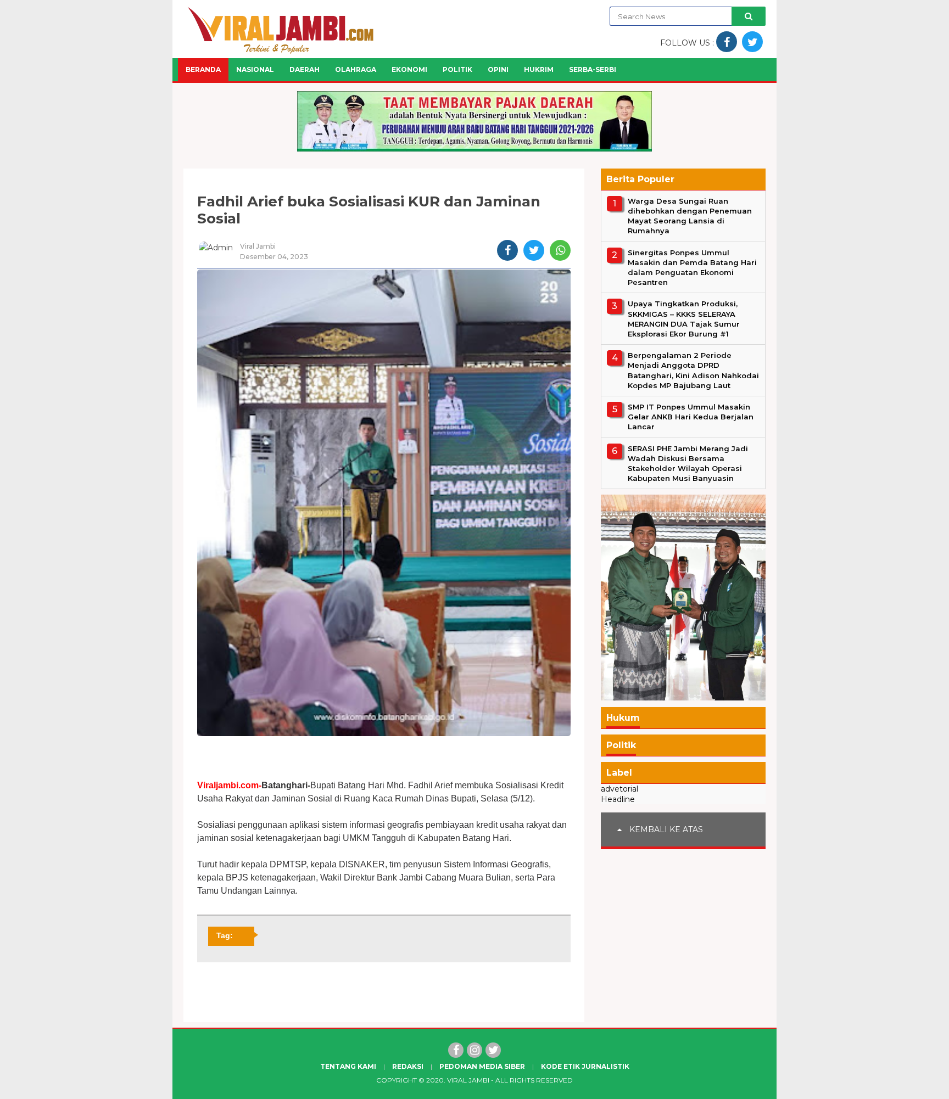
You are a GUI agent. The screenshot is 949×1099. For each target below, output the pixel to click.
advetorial (619, 789)
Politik (457, 69)
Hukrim (539, 69)
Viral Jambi (468, 1080)
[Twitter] (493, 1050)
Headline (618, 799)
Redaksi (407, 1066)
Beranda (203, 69)
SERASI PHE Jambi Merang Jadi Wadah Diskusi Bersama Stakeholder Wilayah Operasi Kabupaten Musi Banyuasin (688, 463)
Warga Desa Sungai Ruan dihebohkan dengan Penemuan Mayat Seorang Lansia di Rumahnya (690, 216)
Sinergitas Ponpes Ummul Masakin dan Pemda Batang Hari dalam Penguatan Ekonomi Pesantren (692, 267)
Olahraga (355, 69)
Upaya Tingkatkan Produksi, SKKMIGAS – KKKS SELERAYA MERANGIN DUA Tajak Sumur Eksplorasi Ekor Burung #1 (684, 319)
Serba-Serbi (592, 69)
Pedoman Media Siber (482, 1066)
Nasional (255, 69)
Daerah (304, 69)
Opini (498, 69)
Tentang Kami (348, 1066)
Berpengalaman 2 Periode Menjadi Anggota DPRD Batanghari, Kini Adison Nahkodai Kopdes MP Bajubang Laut (693, 370)
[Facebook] (456, 1050)
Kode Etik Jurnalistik (585, 1066)
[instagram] (474, 1050)
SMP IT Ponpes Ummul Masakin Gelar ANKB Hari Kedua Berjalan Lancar (690, 416)
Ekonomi (409, 69)
